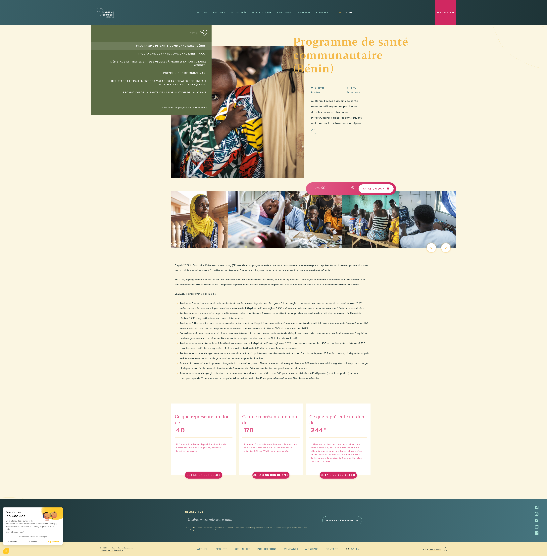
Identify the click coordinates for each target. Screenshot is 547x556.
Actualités (238, 12)
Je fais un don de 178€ (270, 475)
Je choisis (32, 541)
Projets (219, 12)
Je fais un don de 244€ (338, 475)
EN (350, 12)
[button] (6, 551)
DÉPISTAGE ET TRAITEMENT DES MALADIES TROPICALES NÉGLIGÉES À (158, 83)
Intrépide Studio (435, 549)
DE (345, 12)
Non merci (12, 541)
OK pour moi (53, 541)
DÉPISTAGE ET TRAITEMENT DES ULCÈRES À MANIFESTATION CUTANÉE (158, 63)
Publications (261, 12)
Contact (322, 12)
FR (340, 12)
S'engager (284, 12)
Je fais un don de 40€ (203, 475)
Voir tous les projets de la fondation (184, 107)
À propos (304, 12)
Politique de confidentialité (111, 550)
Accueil (201, 12)
